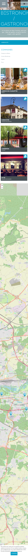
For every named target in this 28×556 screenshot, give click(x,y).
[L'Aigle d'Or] (26, 409)
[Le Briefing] (10, 414)
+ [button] (2, 185)
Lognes (3, 59)
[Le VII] (1, 394)
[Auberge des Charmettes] (24, 395)
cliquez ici (20, 551)
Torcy (2, 62)
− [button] (2, 188)
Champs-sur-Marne (5, 53)
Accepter (14, 553)
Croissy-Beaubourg (5, 56)
